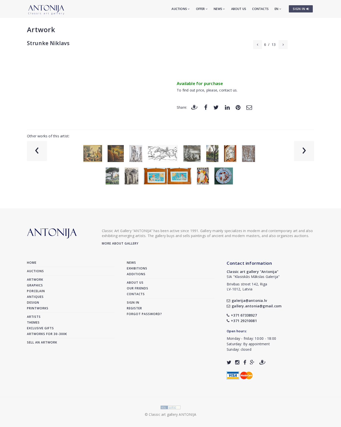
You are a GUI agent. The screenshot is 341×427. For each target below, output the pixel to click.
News (218, 9)
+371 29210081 (244, 320)
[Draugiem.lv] (194, 107)
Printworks (37, 308)
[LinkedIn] (227, 107)
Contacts (260, 9)
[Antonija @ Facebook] (244, 362)
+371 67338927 (244, 315)
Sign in (133, 302)
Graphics (35, 285)
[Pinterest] (238, 107)
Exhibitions (137, 268)
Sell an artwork (42, 342)
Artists (34, 317)
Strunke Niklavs (48, 43)
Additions (136, 274)
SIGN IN (299, 9)
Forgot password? (144, 314)
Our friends (137, 288)
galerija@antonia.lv (249, 300)
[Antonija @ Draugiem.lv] (262, 362)
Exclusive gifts (40, 328)
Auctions (179, 9)
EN (277, 9)
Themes (33, 322)
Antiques (35, 297)
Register (134, 308)
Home (31, 262)
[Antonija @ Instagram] (237, 362)
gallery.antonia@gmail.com (257, 306)
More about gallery (120, 243)
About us (238, 9)
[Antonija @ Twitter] (229, 362)
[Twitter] (216, 107)
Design (33, 302)
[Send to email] (249, 107)
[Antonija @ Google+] (252, 362)
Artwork (41, 29)
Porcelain (36, 291)
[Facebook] (205, 107)
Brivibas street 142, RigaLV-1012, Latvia (247, 286)
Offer (201, 9)
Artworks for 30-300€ (47, 334)
